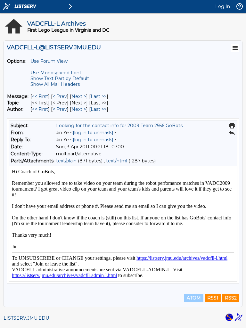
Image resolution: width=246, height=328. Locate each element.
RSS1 (212, 298)
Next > (78, 96)
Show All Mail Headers (55, 84)
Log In (222, 6)
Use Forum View (49, 61)
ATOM (194, 298)
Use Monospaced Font (55, 73)
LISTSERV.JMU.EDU (26, 318)
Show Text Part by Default (59, 78)
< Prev (60, 96)
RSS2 (231, 298)
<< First (40, 96)
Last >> (99, 96)
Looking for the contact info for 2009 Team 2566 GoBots (119, 125)
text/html (116, 161)
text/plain (66, 161)
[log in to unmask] (93, 132)
